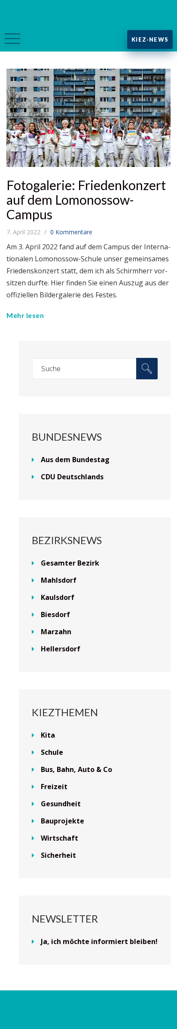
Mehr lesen (25, 315)
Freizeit (54, 786)
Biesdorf (55, 614)
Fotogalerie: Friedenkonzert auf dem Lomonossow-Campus (86, 199)
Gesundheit (61, 803)
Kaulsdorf (57, 597)
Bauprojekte (62, 821)
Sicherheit (58, 855)
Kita (48, 735)
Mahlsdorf (58, 580)
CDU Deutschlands (72, 476)
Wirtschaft (59, 838)
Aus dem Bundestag (75, 459)
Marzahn (56, 631)
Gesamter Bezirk (70, 563)
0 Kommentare (71, 232)
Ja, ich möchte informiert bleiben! (99, 941)
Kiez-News (149, 39)
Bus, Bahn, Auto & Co (76, 769)
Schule (52, 752)
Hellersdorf (60, 649)
